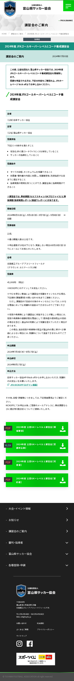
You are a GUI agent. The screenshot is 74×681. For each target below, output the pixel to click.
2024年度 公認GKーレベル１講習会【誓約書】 (36, 480)
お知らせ (14, 520)
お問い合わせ (21, 623)
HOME (4, 34)
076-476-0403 (24, 614)
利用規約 (40, 623)
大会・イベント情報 (20, 508)
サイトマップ (21, 636)
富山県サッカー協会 (20, 553)
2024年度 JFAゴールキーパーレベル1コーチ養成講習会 (48, 34)
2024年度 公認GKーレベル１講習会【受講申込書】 (36, 446)
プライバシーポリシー (45, 629)
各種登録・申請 (17, 565)
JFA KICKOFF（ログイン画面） (24, 384)
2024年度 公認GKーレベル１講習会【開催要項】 (36, 428)
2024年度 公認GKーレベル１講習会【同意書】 (36, 463)
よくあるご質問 (22, 629)
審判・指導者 (16, 542)
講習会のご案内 (17, 34)
